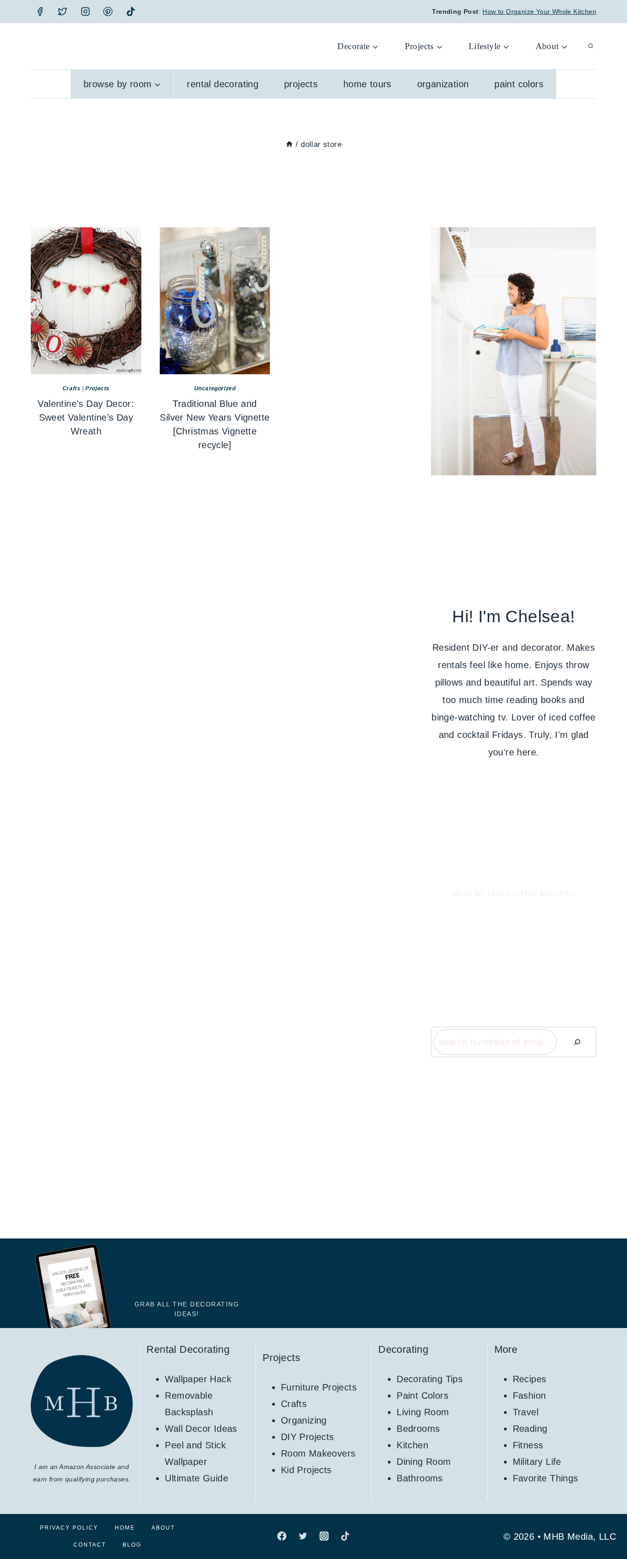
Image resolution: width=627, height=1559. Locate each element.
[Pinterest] (108, 11)
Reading (530, 1429)
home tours (367, 84)
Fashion (529, 1395)
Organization (443, 84)
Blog (132, 1545)
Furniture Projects (319, 1387)
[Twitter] (62, 11)
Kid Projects (306, 1470)
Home (125, 1528)
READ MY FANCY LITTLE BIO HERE (514, 893)
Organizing (304, 1420)
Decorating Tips (430, 1379)
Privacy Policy (69, 1528)
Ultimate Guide (196, 1478)
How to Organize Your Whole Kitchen (539, 11)
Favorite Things (545, 1478)
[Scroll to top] (604, 1522)
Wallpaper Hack (198, 1379)
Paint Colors (518, 84)
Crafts (71, 388)
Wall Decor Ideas (201, 1429)
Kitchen (412, 1445)
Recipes (530, 1379)
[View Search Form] (590, 46)
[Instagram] (85, 11)
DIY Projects (307, 1437)
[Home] (289, 144)
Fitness (528, 1445)
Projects (301, 84)
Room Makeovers (318, 1453)
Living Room (423, 1412)
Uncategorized (215, 388)
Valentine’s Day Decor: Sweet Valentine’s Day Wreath (86, 417)
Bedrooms (418, 1429)
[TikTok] (131, 11)
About (163, 1528)
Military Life (537, 1462)
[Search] (577, 1042)
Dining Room (424, 1462)
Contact (89, 1545)
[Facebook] (40, 11)
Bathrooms (420, 1478)
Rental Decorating (222, 84)
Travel (525, 1412)
